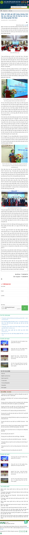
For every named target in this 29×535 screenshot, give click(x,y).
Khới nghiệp (3, 387)
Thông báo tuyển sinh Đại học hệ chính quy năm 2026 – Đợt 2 (15, 319)
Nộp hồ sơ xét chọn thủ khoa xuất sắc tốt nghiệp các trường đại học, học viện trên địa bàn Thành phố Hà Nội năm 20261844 (14, 517)
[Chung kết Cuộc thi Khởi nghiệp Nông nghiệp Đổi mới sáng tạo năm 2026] (5, 350)
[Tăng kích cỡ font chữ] (27, 25)
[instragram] (24, 531)
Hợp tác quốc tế (4, 378)
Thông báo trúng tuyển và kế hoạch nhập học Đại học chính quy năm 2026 (15, 327)
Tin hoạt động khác (5, 383)
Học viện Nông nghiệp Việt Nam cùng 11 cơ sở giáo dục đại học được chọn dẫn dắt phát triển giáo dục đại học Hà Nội (15, 323)
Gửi (24, 307)
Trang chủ (4, 10)
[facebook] (20, 531)
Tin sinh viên (4, 380)
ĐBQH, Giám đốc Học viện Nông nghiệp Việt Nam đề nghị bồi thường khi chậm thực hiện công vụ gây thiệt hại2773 (14, 510)
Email (25, 4)
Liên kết (26, 527)
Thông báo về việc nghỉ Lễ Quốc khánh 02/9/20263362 (14, 507)
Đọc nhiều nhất (5, 486)
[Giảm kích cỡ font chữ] (24, 25)
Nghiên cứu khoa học (5, 375)
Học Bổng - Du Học (6, 392)
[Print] (26, 22)
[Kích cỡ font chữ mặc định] (25, 25)
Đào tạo (10, 10)
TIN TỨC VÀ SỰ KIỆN (5, 371)
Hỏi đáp (1, 529)
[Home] (14, 2)
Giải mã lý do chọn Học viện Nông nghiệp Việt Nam (15, 334)
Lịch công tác (19, 4)
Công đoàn (3, 385)
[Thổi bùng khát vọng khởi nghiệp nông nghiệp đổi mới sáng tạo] (5, 343)
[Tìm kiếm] (28, 7)
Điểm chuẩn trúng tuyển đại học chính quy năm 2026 (15, 330)
